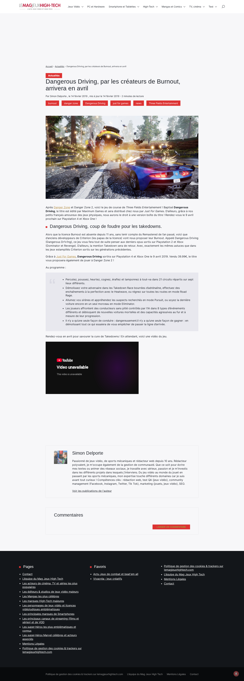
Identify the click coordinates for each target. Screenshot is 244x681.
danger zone (71, 103)
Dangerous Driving (95, 103)
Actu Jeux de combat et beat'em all (115, 574)
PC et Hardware (96, 6)
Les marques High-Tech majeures (43, 601)
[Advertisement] (99, 23)
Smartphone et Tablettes (122, 6)
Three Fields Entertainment (163, 103)
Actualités (54, 75)
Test (211, 6)
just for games (120, 103)
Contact (27, 574)
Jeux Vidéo (74, 6)
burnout (52, 103)
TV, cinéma (195, 6)
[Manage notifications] (236, 673)
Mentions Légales (33, 643)
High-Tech (148, 6)
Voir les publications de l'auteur (92, 490)
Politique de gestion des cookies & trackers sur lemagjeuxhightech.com (84, 674)
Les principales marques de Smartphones (48, 614)
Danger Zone (62, 207)
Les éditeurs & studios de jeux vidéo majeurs (50, 591)
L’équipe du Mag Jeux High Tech (42, 578)
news (138, 103)
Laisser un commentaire (171, 527)
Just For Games (66, 256)
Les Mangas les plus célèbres (40, 596)
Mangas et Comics (172, 6)
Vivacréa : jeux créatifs (107, 578)
